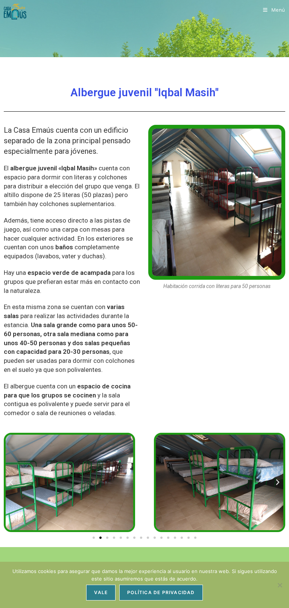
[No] (279, 585)
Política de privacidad (161, 592)
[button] (11, 482)
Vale (101, 592)
